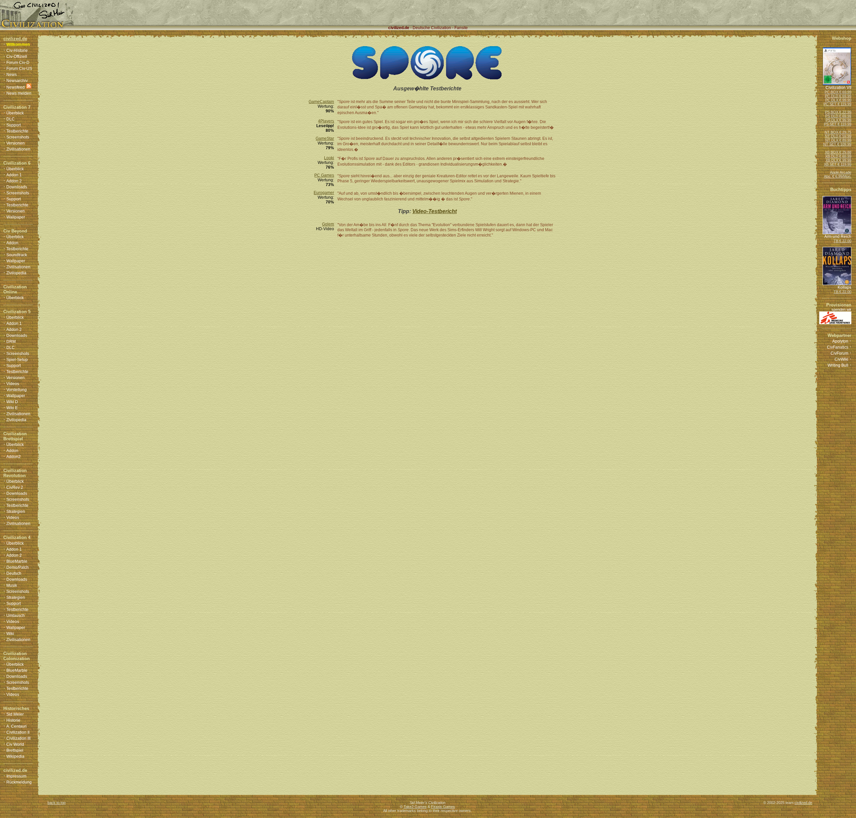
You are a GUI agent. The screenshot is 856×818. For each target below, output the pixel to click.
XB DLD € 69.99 (838, 156)
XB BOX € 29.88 (838, 152)
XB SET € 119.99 (837, 164)
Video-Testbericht (434, 211)
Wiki (10, 633)
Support (13, 125)
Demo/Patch (17, 567)
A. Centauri (16, 726)
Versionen (15, 143)
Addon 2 (14, 181)
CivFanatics (837, 347)
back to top (56, 803)
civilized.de (803, 803)
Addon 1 (14, 175)
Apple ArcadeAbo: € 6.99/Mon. (837, 174)
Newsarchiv (17, 80)
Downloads (16, 187)
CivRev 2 (14, 487)
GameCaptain (321, 101)
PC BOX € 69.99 (838, 92)
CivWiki (841, 359)
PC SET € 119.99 (837, 104)
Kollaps (844, 287)
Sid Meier (15, 714)
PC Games (324, 175)
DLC (10, 119)
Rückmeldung (19, 782)
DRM (11, 341)
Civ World (15, 744)
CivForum (839, 353)
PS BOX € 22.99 (838, 112)
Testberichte (17, 131)
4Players (326, 121)
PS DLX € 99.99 (838, 120)
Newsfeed (15, 87)
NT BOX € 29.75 (838, 132)
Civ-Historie (17, 50)
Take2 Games (415, 807)
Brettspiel (14, 750)
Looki (329, 158)
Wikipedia (15, 756)
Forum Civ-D (17, 62)
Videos (12, 383)
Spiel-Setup (17, 359)
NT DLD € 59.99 (838, 136)
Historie (13, 720)
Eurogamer (324, 192)
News (11, 74)
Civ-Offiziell (16, 56)
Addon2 (13, 456)
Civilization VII (838, 87)
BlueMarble (16, 561)
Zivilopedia (16, 273)
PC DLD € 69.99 (838, 96)
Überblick (15, 113)
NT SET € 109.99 (837, 144)
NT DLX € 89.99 (838, 140)
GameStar (325, 138)
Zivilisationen (18, 149)
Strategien (15, 511)
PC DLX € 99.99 (838, 100)
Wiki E (12, 407)
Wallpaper (15, 217)
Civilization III (18, 738)
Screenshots (17, 137)
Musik (11, 585)
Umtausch (15, 615)
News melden (18, 93)
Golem (328, 224)
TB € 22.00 (842, 241)
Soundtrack (16, 255)
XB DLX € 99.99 (838, 160)
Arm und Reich (837, 236)
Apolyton (840, 341)
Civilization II (17, 732)
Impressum (16, 776)
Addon (12, 243)
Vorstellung (16, 389)
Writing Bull (838, 365)
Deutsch (13, 573)
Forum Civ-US (19, 68)
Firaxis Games (443, 807)
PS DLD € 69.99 (838, 116)
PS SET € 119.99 (837, 124)
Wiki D (12, 401)
